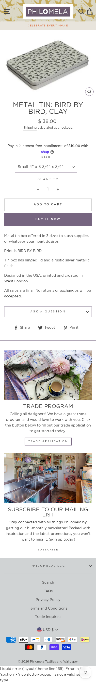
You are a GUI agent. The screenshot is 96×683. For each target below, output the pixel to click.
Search (48, 582)
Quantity (48, 179)
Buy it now (48, 219)
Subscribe (48, 550)
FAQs (48, 591)
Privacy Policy (48, 599)
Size (46, 157)
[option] (48, 24)
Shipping (30, 127)
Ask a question (48, 311)
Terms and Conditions (48, 608)
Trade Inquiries (48, 616)
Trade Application (48, 441)
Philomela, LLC (48, 566)
